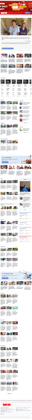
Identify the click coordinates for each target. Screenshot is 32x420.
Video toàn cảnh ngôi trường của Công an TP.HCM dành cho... (26, 129)
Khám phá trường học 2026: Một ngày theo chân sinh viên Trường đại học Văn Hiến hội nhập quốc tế (3, 148)
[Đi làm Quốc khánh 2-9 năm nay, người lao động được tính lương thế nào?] (15, 322)
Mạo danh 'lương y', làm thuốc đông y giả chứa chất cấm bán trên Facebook (15, 108)
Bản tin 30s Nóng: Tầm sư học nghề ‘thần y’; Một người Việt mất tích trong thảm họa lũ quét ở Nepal (3, 132)
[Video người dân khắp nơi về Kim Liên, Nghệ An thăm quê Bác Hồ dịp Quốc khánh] (3, 307)
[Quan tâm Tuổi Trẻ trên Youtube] (1, 414)
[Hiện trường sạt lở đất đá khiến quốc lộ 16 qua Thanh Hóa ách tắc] (15, 249)
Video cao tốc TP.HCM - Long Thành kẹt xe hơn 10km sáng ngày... (26, 116)
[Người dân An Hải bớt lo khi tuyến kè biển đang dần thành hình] (9, 112)
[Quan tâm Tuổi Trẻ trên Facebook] (3, 414)
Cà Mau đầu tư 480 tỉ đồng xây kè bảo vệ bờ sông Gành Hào (3, 108)
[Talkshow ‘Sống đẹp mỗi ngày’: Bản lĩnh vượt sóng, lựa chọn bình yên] (15, 307)
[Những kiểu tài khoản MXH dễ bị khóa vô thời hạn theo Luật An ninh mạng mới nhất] (3, 333)
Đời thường (3, 36)
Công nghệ (24, 400)
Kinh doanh (20, 400)
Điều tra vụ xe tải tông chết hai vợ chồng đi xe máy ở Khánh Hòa (3, 254)
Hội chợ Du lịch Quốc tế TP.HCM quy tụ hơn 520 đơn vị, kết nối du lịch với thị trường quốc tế (9, 314)
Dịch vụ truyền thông (18, 410)
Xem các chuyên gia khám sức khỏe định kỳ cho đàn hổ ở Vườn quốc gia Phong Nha (12, 60)
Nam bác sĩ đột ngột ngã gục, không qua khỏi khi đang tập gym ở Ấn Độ (27, 60)
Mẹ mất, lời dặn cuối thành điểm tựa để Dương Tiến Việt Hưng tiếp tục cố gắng (9, 302)
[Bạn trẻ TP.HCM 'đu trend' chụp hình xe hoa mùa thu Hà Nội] (9, 193)
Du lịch (28, 400)
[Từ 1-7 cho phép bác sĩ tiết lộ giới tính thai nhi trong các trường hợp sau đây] (4, 283)
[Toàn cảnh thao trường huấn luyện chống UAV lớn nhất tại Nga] (3, 234)
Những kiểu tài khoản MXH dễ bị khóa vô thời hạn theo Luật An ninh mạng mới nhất (3, 339)
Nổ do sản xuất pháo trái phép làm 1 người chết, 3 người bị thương (9, 108)
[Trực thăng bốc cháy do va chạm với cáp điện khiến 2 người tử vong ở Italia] (15, 234)
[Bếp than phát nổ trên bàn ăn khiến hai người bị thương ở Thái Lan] (4, 56)
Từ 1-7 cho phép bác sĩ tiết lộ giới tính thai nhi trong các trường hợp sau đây (4, 288)
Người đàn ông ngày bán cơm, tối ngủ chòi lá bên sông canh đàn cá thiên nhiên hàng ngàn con (3, 302)
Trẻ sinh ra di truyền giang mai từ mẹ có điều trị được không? (27, 288)
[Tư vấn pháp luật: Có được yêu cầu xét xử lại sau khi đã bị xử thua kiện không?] (12, 167)
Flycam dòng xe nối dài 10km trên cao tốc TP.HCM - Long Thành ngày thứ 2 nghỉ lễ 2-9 (4, 70)
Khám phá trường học (3, 144)
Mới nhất (5, 400)
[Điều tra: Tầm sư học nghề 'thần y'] (21, 120)
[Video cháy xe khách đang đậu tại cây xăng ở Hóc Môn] (9, 249)
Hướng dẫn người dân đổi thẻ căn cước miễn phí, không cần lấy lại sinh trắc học (9, 328)
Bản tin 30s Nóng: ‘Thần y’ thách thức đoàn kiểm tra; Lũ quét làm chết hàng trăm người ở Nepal (15, 132)
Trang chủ (2, 400)
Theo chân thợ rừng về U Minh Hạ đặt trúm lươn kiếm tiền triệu (15, 198)
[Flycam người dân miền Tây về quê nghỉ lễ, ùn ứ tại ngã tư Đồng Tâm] (3, 112)
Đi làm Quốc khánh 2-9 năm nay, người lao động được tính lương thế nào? (14, 328)
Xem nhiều (21, 100)
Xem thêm (9, 393)
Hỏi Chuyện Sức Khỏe (19, 285)
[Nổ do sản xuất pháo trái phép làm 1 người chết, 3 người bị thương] (9, 102)
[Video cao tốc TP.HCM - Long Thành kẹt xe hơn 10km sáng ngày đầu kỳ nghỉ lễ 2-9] (21, 115)
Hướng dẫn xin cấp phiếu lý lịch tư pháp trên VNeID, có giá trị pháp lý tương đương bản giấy (15, 213)
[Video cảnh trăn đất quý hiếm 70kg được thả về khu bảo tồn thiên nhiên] (15, 112)
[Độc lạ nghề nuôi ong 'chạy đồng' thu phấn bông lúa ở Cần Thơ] (3, 193)
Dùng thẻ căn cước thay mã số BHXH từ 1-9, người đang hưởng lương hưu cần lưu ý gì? (3, 328)
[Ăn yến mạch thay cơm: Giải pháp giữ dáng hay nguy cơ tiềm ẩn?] (12, 283)
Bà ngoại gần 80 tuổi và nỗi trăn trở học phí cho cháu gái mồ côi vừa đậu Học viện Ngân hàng (26, 205)
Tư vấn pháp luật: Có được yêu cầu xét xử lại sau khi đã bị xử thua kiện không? (12, 173)
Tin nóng (10, 58)
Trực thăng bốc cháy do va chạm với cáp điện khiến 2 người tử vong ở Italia (15, 240)
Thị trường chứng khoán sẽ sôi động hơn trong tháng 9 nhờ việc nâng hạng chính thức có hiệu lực (9, 339)
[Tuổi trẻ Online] (7, 404)
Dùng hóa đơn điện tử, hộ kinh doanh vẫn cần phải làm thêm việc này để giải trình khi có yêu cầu (4, 172)
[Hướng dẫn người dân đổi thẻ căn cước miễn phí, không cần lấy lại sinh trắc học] (9, 322)
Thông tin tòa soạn (3, 411)
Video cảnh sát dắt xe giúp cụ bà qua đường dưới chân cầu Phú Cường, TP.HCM (14, 302)
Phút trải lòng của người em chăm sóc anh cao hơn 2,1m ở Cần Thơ (16, 38)
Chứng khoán (13, 82)
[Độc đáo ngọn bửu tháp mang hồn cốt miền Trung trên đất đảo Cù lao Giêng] (3, 181)
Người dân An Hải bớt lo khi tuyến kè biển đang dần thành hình (9, 118)
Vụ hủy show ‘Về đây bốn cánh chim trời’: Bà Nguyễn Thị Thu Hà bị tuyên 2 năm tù (25, 193)
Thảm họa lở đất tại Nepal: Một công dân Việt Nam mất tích (26, 111)
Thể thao (7, 80)
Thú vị (2, 178)
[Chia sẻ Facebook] (27, 41)
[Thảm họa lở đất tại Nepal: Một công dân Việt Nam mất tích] (21, 111)
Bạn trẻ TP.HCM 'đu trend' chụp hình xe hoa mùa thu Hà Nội (9, 198)
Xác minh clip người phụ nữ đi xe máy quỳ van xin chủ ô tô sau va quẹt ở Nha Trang (15, 265)
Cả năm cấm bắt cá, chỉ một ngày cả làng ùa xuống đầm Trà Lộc (26, 107)
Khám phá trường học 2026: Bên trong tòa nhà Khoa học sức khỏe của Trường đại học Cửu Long (9, 148)
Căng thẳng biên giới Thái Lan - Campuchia (19, 82)
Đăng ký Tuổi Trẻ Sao (27, 13)
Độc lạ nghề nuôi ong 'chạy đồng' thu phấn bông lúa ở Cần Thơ (3, 198)
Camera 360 (2, 58)
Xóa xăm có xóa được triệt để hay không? (20, 288)
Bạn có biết (18, 68)
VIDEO (9, 13)
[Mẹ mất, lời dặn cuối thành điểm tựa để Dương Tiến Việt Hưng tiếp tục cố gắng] (9, 295)
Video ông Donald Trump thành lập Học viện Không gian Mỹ (3, 227)
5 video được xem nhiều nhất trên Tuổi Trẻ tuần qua (27, 70)
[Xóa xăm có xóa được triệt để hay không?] (20, 283)
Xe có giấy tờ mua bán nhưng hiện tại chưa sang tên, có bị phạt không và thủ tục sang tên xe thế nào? (20, 71)
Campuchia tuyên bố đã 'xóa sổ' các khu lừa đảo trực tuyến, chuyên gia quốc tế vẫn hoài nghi (9, 228)
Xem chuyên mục (5, 162)
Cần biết (18, 13)
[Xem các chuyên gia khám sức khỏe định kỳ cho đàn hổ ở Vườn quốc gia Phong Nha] (12, 56)
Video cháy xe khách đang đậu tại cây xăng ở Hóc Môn (9, 254)
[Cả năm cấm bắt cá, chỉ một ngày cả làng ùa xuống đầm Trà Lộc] (21, 107)
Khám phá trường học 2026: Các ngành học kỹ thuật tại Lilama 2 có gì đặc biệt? (14, 148)
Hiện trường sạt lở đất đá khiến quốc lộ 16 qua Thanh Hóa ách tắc (14, 254)
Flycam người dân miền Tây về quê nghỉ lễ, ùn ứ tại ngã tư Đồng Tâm (3, 118)
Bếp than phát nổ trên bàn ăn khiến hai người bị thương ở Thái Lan (4, 61)
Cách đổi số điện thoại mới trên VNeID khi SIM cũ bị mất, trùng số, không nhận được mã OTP (3, 213)
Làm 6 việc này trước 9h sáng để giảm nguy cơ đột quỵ (14, 339)
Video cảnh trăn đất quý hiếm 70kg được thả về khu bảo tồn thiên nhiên (15, 118)
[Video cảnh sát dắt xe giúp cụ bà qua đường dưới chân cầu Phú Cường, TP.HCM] (15, 295)
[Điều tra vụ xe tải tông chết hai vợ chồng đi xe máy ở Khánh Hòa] (3, 249)
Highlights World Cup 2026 (7, 82)
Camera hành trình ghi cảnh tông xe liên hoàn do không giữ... (26, 103)
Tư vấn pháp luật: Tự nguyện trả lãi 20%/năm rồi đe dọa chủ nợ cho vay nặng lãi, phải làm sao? (20, 173)
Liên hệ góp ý (28, 410)
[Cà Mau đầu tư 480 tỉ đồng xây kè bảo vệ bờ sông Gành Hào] (3, 102)
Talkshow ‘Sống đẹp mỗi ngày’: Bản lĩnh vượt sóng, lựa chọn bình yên (14, 313)
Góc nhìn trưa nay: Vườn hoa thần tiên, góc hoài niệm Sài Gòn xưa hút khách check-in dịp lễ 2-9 (15, 366)
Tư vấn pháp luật (11, 169)
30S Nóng (2, 123)
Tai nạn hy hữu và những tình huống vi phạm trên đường (2, 82)
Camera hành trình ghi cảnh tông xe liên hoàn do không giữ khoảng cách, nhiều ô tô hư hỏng (12, 72)
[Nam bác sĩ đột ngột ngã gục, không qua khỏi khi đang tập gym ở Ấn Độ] (27, 56)
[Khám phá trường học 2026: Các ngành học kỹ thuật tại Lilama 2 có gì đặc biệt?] (15, 141)
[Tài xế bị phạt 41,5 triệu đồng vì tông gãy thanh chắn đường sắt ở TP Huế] (3, 259)
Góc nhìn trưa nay (14, 362)
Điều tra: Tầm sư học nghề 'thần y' (26, 119)
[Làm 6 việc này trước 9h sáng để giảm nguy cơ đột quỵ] (15, 333)
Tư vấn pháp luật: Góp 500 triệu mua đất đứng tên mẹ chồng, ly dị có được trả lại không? (27, 173)
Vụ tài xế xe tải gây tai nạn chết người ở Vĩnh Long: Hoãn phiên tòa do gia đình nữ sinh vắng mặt (26, 199)
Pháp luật (17, 400)
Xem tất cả (16, 123)
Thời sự (12, 400)
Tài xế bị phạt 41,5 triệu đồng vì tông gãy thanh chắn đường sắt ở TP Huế (3, 265)
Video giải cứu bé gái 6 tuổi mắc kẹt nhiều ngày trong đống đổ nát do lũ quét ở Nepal (20, 60)
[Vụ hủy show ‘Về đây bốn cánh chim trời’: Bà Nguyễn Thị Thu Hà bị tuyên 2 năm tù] (25, 186)
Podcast (25, 179)
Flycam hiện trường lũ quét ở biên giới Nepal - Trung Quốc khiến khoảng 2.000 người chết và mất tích (9, 240)
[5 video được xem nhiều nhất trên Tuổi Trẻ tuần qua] (27, 66)
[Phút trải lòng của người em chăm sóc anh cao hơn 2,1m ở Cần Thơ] (16, 26)
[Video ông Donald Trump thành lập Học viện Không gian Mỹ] (3, 222)
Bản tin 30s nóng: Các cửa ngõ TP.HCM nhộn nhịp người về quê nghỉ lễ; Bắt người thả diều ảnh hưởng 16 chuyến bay (9, 132)
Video (10, 400)
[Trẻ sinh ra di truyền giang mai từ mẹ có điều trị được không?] (27, 283)
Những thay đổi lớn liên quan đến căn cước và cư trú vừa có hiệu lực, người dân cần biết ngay (9, 213)
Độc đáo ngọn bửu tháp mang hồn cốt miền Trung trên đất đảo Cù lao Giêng (3, 187)
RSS (16, 411)
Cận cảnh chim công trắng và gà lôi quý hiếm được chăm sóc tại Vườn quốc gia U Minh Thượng (15, 187)
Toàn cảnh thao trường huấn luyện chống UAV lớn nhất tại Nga (3, 239)
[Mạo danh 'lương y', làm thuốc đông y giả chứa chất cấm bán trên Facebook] (15, 102)
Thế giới (18, 58)
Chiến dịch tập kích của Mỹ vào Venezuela (25, 82)
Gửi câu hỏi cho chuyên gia (14, 162)
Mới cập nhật (3, 345)
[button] (29, 78)
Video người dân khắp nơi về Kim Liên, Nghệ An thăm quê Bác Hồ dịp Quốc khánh (3, 314)
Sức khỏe (10, 285)
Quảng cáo (21, 13)
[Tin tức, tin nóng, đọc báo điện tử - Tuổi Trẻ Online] (4, 13)
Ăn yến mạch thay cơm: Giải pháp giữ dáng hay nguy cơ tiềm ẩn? (12, 288)
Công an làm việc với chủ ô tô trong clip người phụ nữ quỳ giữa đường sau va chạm (9, 265)
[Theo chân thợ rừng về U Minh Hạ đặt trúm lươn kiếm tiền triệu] (15, 193)
